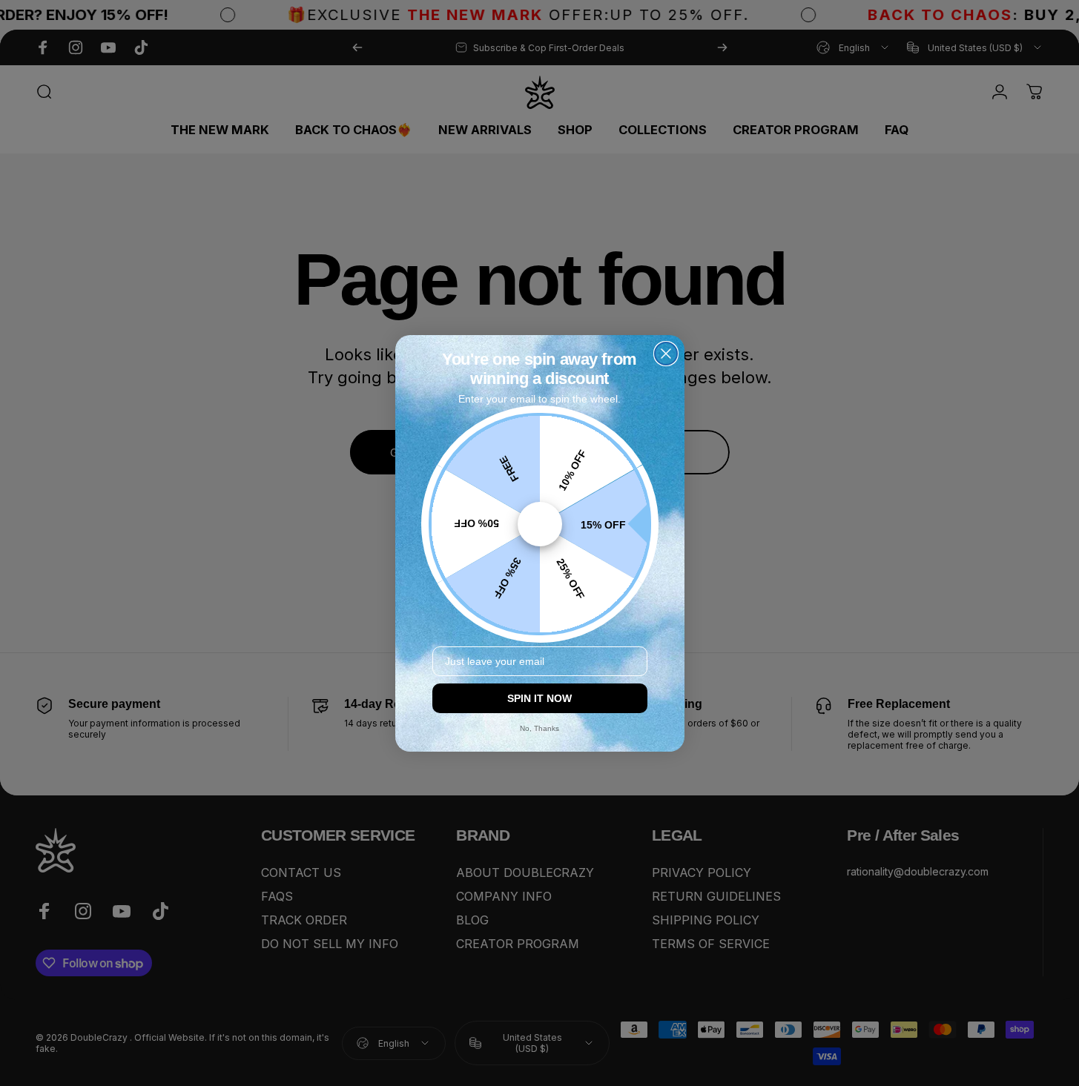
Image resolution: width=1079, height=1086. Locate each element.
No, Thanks (539, 728)
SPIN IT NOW (539, 698)
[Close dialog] (666, 353)
